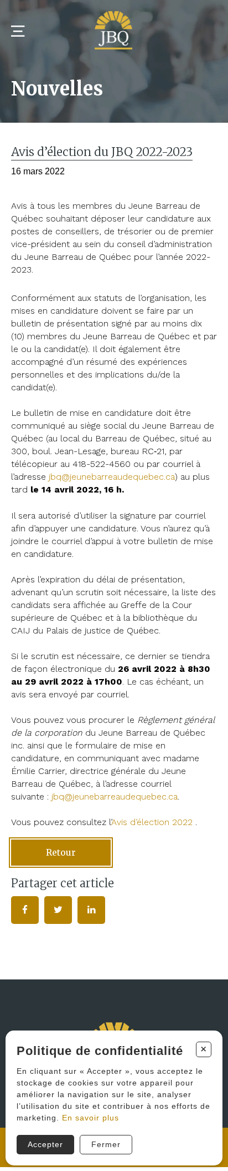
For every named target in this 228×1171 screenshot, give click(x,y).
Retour (61, 852)
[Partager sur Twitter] (58, 910)
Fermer (106, 1144)
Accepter (45, 1144)
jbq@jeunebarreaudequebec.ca (114, 796)
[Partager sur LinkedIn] (91, 910)
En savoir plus (90, 1117)
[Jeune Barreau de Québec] (114, 31)
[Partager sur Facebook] (25, 910)
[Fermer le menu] (17, 31)
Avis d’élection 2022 (152, 822)
